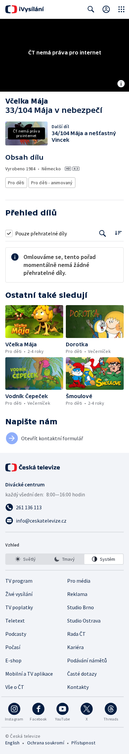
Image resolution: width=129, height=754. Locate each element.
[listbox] (64, 559)
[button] (34, 321)
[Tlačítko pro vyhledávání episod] (102, 233)
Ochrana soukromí (45, 743)
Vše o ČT (14, 687)
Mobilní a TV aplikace (29, 673)
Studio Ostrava (84, 620)
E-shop (13, 660)
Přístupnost (83, 743)
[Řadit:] (118, 232)
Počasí (12, 647)
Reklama (77, 594)
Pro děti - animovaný (52, 183)
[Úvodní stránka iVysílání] (24, 9)
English (12, 743)
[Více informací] (121, 84)
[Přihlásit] (106, 9)
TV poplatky (19, 607)
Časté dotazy (82, 673)
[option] (25, 559)
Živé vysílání (18, 594)
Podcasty (15, 633)
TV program (18, 580)
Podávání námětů (87, 660)
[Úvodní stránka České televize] (33, 467)
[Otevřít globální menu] (121, 9)
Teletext (15, 620)
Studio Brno (80, 607)
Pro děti (16, 183)
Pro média (78, 580)
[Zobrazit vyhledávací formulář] (91, 9)
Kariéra (75, 647)
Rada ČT (76, 633)
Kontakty (78, 687)
